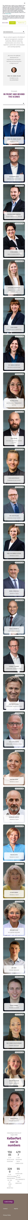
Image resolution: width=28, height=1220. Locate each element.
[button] (25, 1217)
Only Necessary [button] (21, 22)
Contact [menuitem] (5, 1208)
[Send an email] (11, 136)
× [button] (24, 3)
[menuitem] (8, 1206)
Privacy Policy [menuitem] (7, 1215)
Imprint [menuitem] (16, 1208)
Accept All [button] (12, 22)
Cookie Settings (8, 1201)
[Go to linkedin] (17, 136)
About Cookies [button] (5, 22)
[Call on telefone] (14, 136)
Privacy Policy (8, 13)
